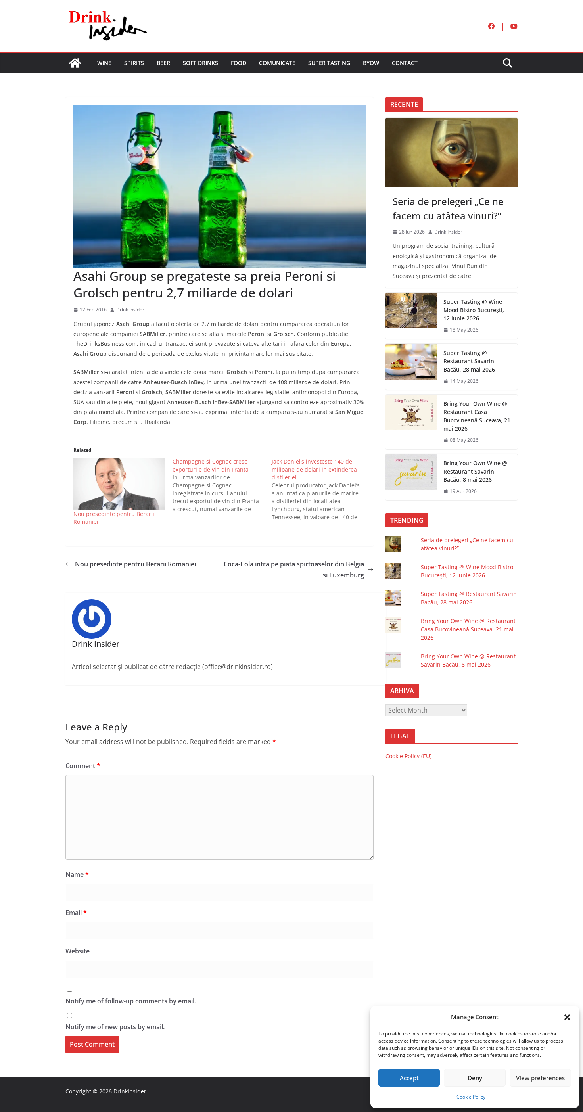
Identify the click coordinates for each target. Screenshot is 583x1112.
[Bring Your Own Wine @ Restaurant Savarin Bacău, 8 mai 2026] (411, 477)
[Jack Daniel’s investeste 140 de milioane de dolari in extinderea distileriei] (321, 489)
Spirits (134, 63)
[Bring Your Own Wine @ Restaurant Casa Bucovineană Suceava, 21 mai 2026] (411, 422)
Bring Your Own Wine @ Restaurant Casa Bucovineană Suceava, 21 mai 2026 (476, 416)
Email (76, 912)
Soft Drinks (200, 63)
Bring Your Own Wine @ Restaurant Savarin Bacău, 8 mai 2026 (475, 471)
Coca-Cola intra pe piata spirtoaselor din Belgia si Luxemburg (294, 570)
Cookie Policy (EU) (408, 756)
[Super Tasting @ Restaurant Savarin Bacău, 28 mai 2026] (411, 367)
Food (238, 63)
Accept (409, 1078)
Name (77, 874)
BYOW (371, 63)
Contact (405, 63)
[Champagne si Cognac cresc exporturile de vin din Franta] (222, 485)
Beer (163, 63)
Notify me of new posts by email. (115, 1026)
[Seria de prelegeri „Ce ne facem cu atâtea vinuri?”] (451, 152)
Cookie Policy (470, 1096)
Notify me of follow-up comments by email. (130, 1001)
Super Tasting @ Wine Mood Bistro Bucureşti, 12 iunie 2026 (473, 310)
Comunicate (277, 63)
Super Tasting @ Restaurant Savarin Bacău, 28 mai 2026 (469, 361)
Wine (104, 63)
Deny (475, 1078)
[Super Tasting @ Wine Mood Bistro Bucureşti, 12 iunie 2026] (411, 316)
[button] (567, 1017)
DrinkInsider (129, 1091)
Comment (82, 765)
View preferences (540, 1078)
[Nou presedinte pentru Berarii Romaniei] (119, 484)
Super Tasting (329, 63)
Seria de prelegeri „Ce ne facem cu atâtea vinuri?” (448, 208)
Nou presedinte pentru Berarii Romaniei (135, 564)
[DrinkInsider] (75, 63)
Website (77, 951)
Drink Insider (130, 309)
